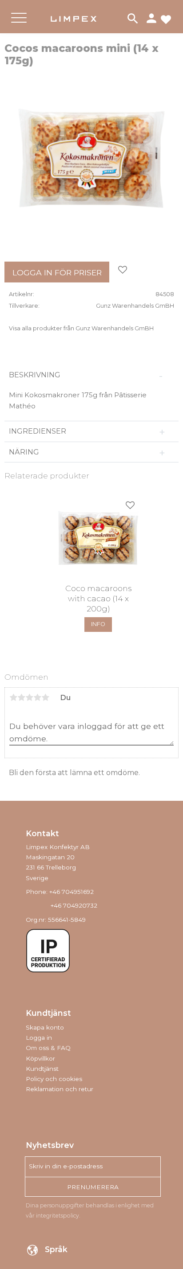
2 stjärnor (21, 697)
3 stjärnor (29, 697)
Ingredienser (38, 431)
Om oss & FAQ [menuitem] (48, 1047)
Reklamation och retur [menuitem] (59, 1089)
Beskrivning (34, 375)
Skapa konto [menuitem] (45, 1027)
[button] (19, 25)
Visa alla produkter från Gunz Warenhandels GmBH (81, 328)
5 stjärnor (45, 697)
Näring (24, 452)
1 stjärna (13, 697)
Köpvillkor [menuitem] (40, 1058)
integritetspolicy (57, 1215)
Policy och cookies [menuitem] (54, 1078)
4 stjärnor (37, 697)
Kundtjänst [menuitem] (42, 1068)
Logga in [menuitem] (39, 1037)
